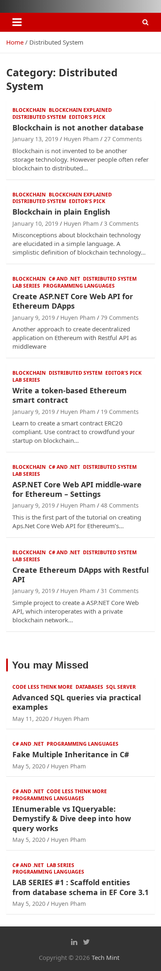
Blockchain (29, 110)
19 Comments (120, 412)
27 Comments (123, 139)
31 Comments (120, 591)
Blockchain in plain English (61, 212)
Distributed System (39, 117)
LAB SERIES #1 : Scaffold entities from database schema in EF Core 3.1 (80, 887)
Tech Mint (105, 957)
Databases (89, 687)
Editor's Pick (87, 117)
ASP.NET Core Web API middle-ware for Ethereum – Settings (77, 489)
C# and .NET (64, 279)
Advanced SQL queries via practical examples (76, 702)
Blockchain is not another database (78, 127)
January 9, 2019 (33, 317)
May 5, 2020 (28, 766)
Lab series (26, 286)
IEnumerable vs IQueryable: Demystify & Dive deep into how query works (71, 818)
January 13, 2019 (35, 139)
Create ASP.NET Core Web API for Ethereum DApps (72, 301)
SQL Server (121, 687)
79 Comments (120, 317)
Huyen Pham (81, 139)
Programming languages (79, 286)
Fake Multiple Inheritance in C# (70, 754)
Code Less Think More (42, 687)
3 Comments (121, 223)
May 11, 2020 (30, 719)
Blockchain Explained (80, 110)
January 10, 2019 (35, 223)
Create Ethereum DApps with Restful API (80, 574)
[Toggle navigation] (17, 22)
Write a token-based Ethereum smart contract (69, 395)
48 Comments (120, 505)
